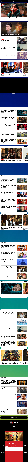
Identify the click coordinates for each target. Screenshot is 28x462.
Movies (14, 426)
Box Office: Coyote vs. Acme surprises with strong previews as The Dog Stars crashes (8, 328)
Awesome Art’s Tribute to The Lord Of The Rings (8, 55)
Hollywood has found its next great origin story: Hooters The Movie (8, 246)
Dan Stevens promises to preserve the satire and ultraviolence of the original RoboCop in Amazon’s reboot (8, 275)
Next (26, 67)
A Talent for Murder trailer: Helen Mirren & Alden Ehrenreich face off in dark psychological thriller (8, 267)
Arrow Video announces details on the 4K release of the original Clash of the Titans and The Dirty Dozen (8, 335)
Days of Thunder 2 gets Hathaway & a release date (10, 34)
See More (26, 214)
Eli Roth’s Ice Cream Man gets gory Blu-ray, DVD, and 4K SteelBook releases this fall (8, 313)
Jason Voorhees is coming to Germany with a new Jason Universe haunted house (8, 260)
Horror (14, 427)
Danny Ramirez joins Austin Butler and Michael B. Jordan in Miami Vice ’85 (8, 403)
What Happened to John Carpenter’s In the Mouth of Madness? (8, 395)
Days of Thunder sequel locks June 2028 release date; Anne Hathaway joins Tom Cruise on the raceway (8, 133)
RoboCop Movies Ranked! (5, 40)
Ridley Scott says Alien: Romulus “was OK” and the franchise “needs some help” (8, 200)
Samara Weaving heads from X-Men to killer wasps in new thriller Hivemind (8, 410)
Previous (1, 67)
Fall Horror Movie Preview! (14, 18)
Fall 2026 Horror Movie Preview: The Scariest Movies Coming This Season (8, 111)
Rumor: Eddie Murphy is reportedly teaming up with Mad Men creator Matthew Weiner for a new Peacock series (8, 126)
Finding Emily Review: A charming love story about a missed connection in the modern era (8, 253)
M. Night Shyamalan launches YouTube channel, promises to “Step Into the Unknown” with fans (8, 388)
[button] (1, 1)
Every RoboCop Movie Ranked (5, 74)
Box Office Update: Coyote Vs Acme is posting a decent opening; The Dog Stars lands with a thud (8, 179)
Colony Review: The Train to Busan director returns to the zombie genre (8, 118)
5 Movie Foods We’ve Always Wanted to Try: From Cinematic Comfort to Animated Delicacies (8, 140)
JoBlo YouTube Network (24, 444)
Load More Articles (14, 417)
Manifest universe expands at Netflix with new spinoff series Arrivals (8, 320)
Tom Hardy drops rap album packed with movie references (8, 207)
